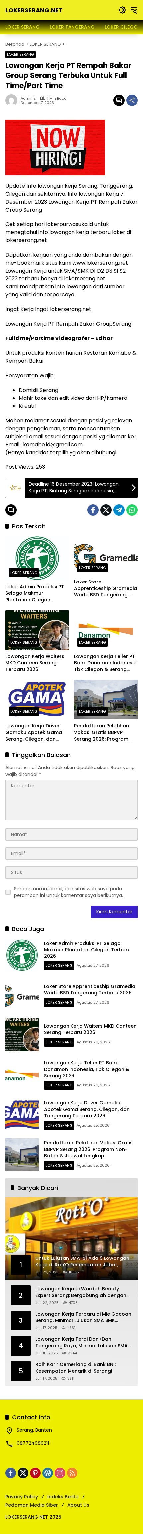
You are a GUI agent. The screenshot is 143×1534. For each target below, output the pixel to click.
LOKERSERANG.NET (34, 10)
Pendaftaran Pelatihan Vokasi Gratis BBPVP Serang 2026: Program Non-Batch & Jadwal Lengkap (101, 732)
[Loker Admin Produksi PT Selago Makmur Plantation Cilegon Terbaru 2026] (37, 558)
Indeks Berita (63, 1496)
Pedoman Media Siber (31, 1505)
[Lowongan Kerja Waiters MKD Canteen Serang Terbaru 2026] (37, 630)
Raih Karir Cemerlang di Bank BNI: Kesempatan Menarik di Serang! (75, 1367)
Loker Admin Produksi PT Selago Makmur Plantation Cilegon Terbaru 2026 (34, 593)
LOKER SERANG (20, 54)
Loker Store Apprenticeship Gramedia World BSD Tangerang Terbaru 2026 (105, 588)
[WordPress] (47, 1473)
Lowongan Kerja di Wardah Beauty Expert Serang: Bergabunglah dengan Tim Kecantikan (80, 1292)
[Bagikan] (132, 100)
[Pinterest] (35, 1473)
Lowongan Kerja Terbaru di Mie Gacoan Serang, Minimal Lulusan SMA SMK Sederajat (83, 1317)
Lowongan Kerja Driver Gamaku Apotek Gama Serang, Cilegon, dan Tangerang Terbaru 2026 (36, 732)
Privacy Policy (21, 1496)
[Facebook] (93, 510)
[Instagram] (60, 1473)
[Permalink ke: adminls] (13, 100)
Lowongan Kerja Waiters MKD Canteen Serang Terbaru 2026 (34, 663)
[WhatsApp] (132, 510)
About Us (78, 1505)
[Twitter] (106, 510)
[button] (122, 10)
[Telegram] (119, 510)
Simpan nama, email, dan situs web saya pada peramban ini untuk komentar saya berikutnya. (68, 892)
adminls (28, 98)
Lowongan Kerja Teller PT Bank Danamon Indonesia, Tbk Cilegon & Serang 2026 (106, 663)
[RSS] (72, 1473)
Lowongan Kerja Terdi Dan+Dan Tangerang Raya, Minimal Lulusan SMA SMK (81, 1342)
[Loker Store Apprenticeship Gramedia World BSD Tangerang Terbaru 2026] (106, 556)
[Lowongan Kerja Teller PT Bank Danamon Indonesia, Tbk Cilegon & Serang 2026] (106, 630)
